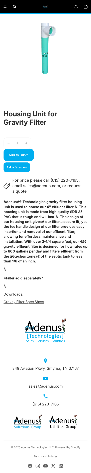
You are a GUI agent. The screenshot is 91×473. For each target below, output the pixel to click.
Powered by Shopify (67, 447)
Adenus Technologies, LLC (37, 447)
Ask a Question (17, 167)
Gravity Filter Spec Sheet (24, 302)
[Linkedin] (61, 466)
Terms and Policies (45, 456)
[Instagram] (37, 466)
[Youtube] (45, 466)
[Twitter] (53, 466)
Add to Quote (18, 155)
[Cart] (86, 6)
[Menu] (5, 7)
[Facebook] (30, 466)
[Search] (14, 6)
